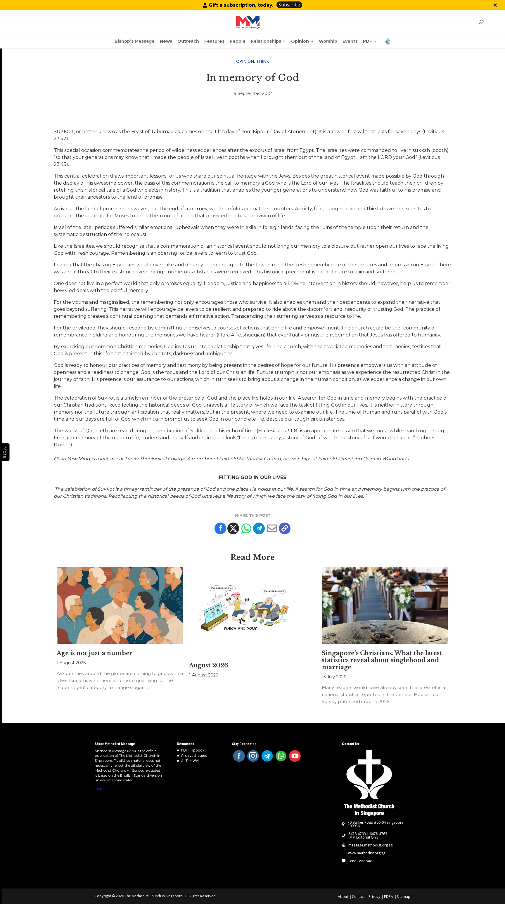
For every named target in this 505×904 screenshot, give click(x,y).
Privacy (374, 896)
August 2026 (208, 665)
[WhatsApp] (281, 756)
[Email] (272, 528)
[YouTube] (295, 756)
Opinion (245, 61)
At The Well (190, 760)
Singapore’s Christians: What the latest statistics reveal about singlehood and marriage (382, 660)
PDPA (388, 896)
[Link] (248, 22)
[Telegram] (259, 528)
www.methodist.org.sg (366, 853)
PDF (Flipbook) (193, 750)
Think (262, 61)
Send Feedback (360, 861)
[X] (233, 528)
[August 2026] (252, 611)
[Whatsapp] (246, 528)
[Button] (495, 5)
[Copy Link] (284, 528)
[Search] (481, 22)
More (99, 788)
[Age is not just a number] (120, 605)
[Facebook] (220, 528)
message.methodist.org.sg (370, 845)
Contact (358, 896)
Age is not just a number (95, 653)
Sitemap (403, 896)
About (343, 896)
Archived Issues (194, 755)
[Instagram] (253, 756)
